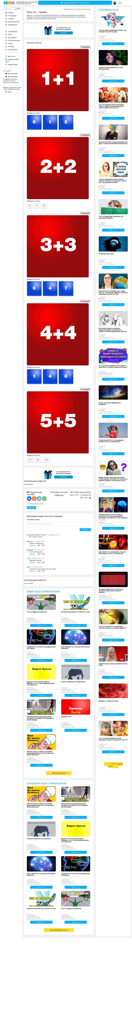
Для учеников (12, 76)
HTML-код (59, 495)
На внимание (12, 31)
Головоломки (12, 49)
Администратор (69, 9)
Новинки (11, 19)
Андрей (102, 37)
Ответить (32, 545)
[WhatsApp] (44, 498)
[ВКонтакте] (29, 498)
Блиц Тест (80, 9)
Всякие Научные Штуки (106, 373)
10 (30, 460)
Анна (101, 447)
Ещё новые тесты (59, 773)
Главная (10, 13)
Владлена (102, 708)
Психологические (14, 40)
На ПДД (11, 46)
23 (44, 205)
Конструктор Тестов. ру (26, 2)
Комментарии (12, 64)
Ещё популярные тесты (59, 930)
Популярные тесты (108, 9)
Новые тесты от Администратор (43, 591)
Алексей (30, 550)
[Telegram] (39, 498)
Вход (9, 92)
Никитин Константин (105, 596)
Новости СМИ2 (28, 484)
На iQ (10, 34)
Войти (120, 3)
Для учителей (12, 73)
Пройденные (12, 25)
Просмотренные (13, 22)
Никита (30, 541)
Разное (10, 43)
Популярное (12, 16)
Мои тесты (11, 56)
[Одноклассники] (34, 498)
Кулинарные (12, 37)
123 (46, 460)
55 (38, 460)
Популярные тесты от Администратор (46, 782)
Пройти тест (41, 625)
